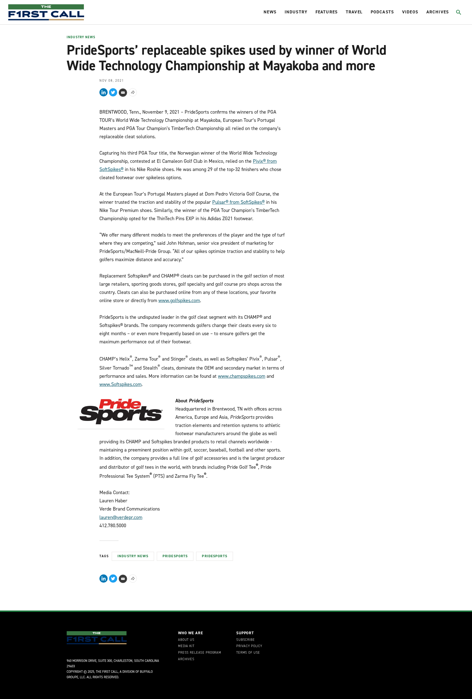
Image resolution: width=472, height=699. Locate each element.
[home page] (46, 12)
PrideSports (175, 556)
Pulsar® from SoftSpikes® (238, 202)
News (270, 12)
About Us (186, 640)
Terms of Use (248, 653)
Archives (437, 12)
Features (326, 12)
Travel (354, 12)
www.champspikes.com (241, 376)
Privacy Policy (249, 646)
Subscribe (245, 640)
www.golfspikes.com (179, 300)
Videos (410, 12)
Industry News (81, 37)
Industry (296, 12)
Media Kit (186, 646)
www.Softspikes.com (120, 384)
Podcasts (382, 12)
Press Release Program (199, 653)
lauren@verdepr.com (120, 517)
